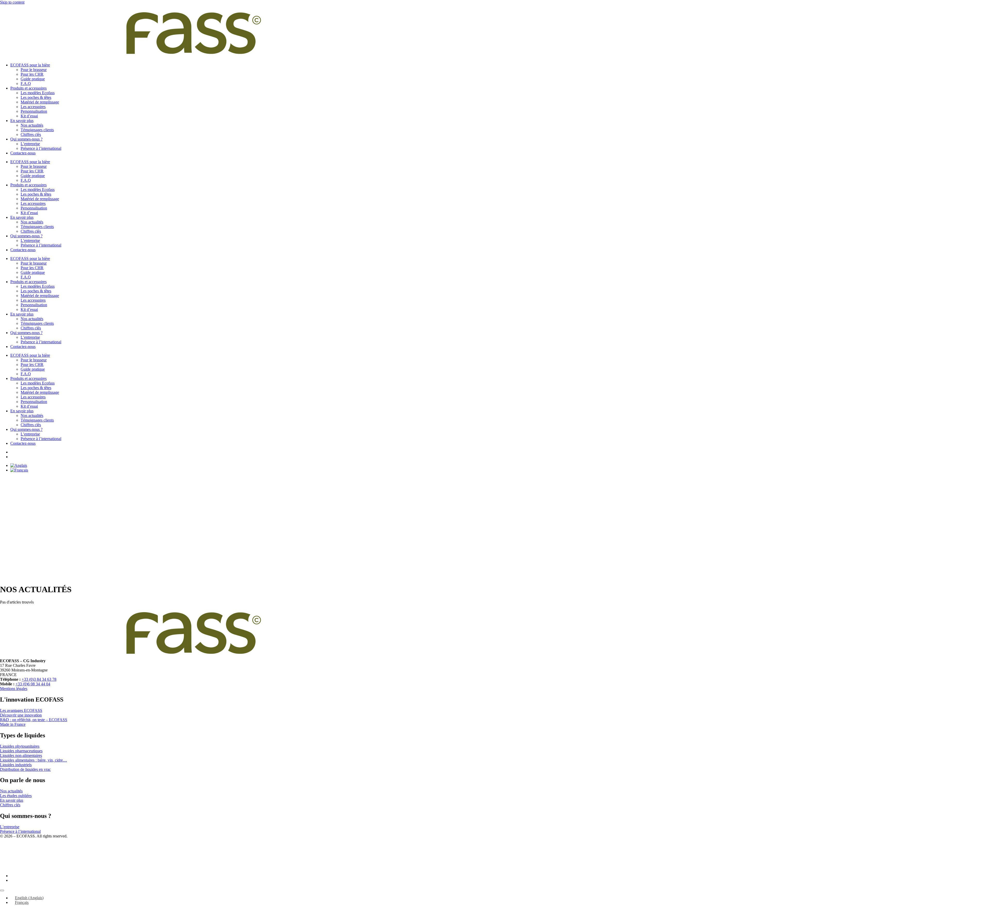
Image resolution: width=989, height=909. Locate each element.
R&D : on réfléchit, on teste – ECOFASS (33, 720)
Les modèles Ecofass (38, 93)
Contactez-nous (23, 153)
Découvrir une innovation (21, 715)
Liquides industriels (16, 765)
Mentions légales (13, 688)
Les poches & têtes (36, 97)
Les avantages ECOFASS (21, 710)
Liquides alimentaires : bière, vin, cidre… (33, 760)
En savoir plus (21, 120)
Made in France (12, 724)
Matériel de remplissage (40, 102)
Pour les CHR (32, 74)
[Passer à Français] (19, 470)
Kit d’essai (29, 116)
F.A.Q (26, 83)
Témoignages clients (37, 130)
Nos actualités (32, 125)
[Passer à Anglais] (18, 465)
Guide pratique (33, 79)
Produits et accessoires (28, 88)
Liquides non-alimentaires (21, 755)
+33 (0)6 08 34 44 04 (32, 684)
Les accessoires (33, 106)
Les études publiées (16, 795)
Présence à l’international (41, 148)
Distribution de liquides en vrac (25, 769)
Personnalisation (34, 111)
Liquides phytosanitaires (19, 746)
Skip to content (12, 2)
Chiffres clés (31, 134)
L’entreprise (30, 144)
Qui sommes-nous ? (26, 139)
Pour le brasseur (34, 69)
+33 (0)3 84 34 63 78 (39, 679)
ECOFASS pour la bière (30, 65)
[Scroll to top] (2, 890)
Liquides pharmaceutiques (21, 751)
